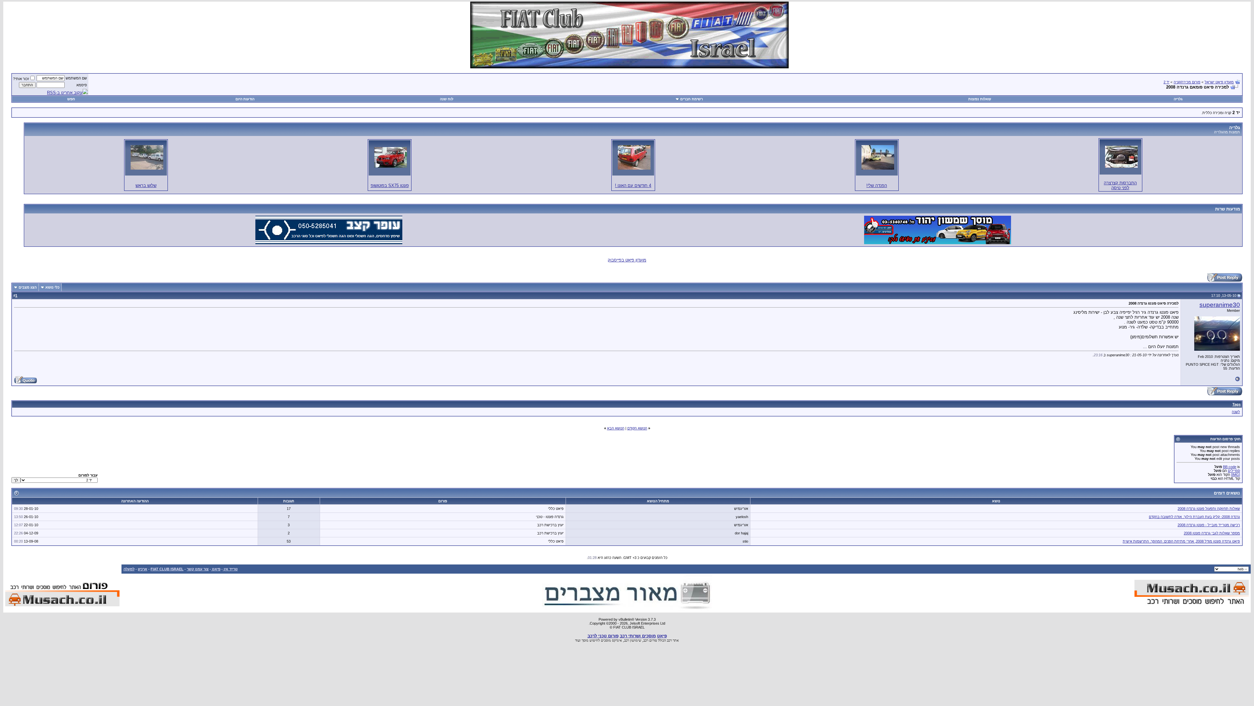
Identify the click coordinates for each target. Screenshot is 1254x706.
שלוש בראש (146, 185)
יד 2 (1166, 82)
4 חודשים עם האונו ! (633, 185)
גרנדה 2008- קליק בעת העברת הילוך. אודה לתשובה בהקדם (1194, 517)
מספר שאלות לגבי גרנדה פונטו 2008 (1212, 533)
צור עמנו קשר (198, 569)
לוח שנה (446, 99)
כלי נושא (52, 287)
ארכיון (142, 569)
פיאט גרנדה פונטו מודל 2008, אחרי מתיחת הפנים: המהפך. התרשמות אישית (1181, 541)
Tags (1236, 404)
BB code (1229, 467)
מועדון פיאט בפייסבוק (627, 260)
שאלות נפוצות (979, 99)
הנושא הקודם (637, 428)
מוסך (585, 640)
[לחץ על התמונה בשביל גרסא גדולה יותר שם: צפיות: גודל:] (1121, 157)
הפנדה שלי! (876, 185)
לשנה (1236, 412)
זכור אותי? (21, 79)
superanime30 (1219, 304)
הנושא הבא (615, 428)
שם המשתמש (76, 78)
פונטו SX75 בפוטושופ (390, 185)
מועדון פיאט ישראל (1219, 82)
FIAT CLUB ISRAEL (167, 569)
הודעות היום (244, 99)
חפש (71, 99)
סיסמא (81, 85)
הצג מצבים (28, 287)
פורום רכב (650, 640)
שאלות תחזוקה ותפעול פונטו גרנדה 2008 (1209, 509)
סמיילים (1234, 471)
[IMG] (1235, 475)
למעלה (129, 569)
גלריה (1178, 99)
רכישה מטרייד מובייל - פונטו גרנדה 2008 (1209, 525)
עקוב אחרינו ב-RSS (65, 92)
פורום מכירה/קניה (1187, 82)
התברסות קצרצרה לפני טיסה (1120, 185)
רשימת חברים (691, 99)
